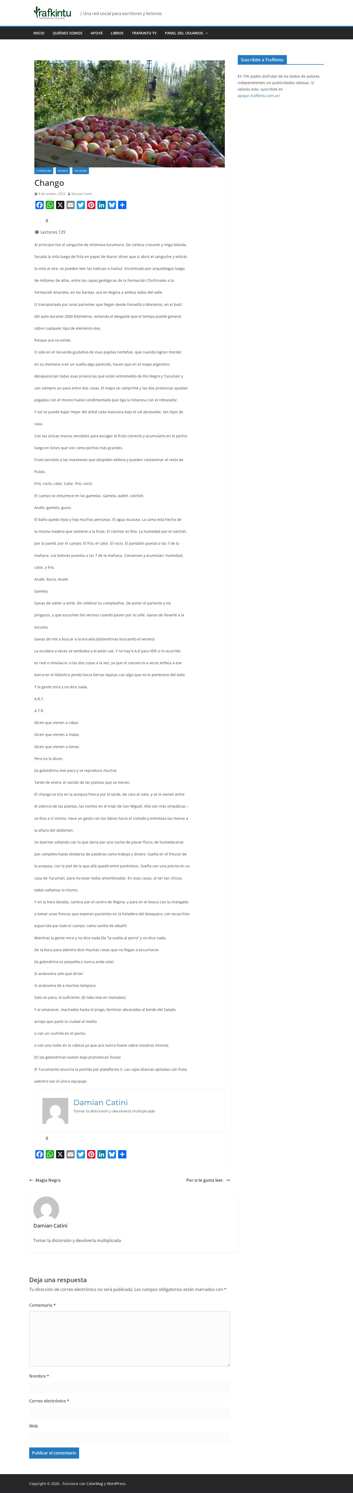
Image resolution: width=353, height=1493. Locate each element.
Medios (63, 171)
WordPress (116, 1483)
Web (33, 1426)
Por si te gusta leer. (205, 1180)
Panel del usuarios (184, 33)
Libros (117, 33)
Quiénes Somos (67, 33)
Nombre (39, 1376)
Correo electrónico (49, 1401)
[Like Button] (38, 221)
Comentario (42, 1305)
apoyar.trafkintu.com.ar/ (259, 95)
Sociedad (80, 171)
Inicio (38, 33)
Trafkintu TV (144, 33)
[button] (205, 33)
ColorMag (95, 1483)
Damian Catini (82, 193)
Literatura (43, 171)
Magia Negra (47, 1180)
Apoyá (97, 33)
